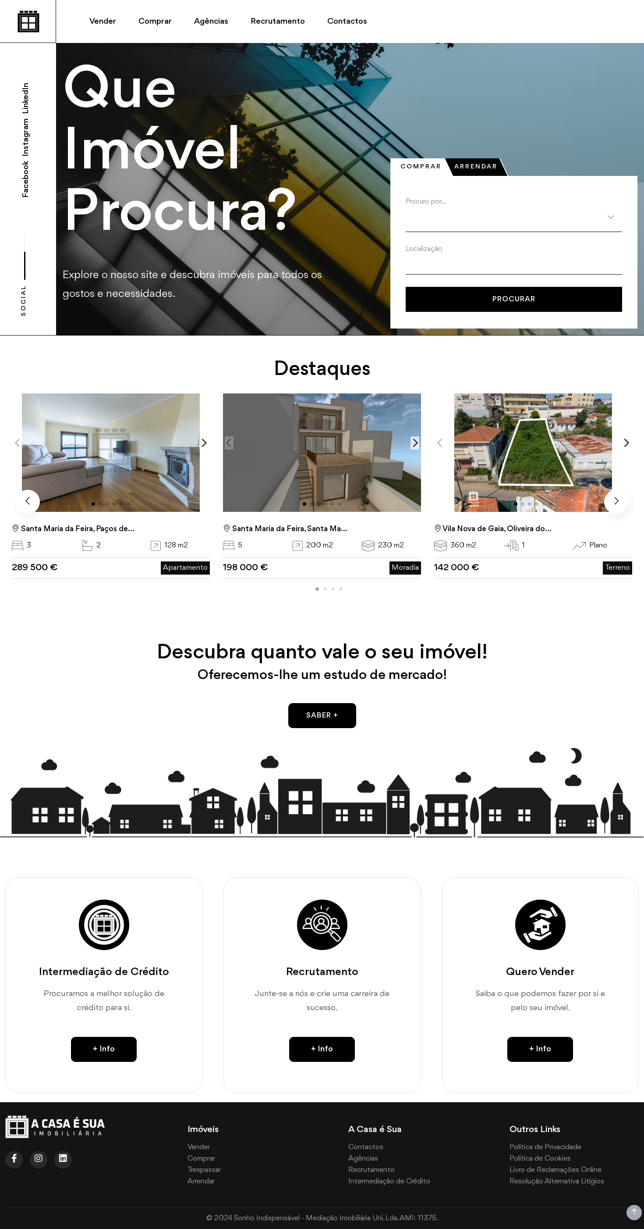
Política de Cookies (540, 1158)
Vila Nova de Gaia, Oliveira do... (497, 529)
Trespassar (204, 1170)
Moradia (405, 568)
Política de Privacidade (545, 1147)
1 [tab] (317, 589)
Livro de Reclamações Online (556, 1170)
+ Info (104, 1049)
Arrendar (476, 167)
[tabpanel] (514, 254)
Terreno (617, 568)
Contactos (347, 21)
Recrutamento (278, 21)
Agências (211, 21)
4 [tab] (341, 589)
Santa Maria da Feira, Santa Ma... (288, 529)
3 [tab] (333, 589)
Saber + (322, 715)
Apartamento (185, 568)
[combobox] (511, 264)
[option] (511, 264)
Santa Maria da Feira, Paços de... (76, 529)
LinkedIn (25, 98)
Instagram (25, 137)
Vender (102, 21)
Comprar (155, 21)
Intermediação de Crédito (389, 1181)
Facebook (25, 179)
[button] (203, 443)
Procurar (513, 299)
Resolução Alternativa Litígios (557, 1181)
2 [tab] (325, 589)
